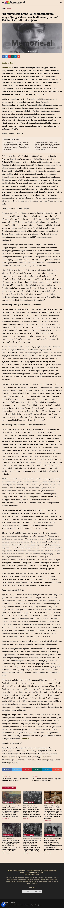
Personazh (8, 8)
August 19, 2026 (27, 853)
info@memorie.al (52, 881)
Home (3, 8)
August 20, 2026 (6, 853)
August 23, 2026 (27, 818)
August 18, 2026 (47, 853)
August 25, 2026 (6, 818)
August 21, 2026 (47, 820)
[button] (3, 904)
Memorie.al (5, 905)
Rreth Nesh (5, 902)
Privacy (13, 902)
